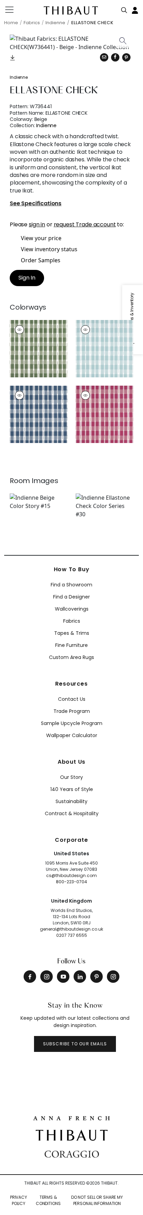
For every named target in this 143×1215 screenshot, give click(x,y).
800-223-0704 (71, 882)
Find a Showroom (71, 584)
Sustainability (71, 801)
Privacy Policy (18, 1200)
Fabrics (71, 621)
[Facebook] (30, 976)
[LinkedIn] (80, 976)
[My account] (135, 9)
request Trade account (85, 224)
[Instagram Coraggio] (113, 976)
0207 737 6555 (71, 935)
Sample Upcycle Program (71, 723)
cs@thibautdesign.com (71, 875)
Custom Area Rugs (71, 657)
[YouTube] (63, 976)
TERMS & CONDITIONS (48, 1200)
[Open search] (124, 8)
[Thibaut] (72, 1135)
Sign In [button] (26, 278)
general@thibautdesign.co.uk (71, 929)
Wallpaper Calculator (71, 735)
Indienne (19, 77)
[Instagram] (46, 976)
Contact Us (71, 699)
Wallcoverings (72, 608)
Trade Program (71, 711)
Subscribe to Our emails (75, 1044)
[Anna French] (71, 1117)
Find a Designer (71, 596)
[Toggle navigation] (13, 9)
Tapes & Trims (71, 633)
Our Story (71, 777)
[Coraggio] (71, 1153)
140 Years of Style (71, 789)
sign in (37, 224)
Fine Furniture (71, 645)
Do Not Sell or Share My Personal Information (97, 1200)
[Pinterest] (126, 57)
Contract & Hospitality (72, 813)
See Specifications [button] (35, 203)
